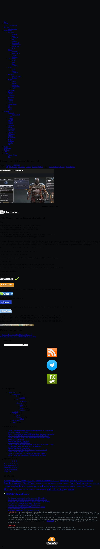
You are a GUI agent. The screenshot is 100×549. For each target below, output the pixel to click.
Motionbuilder (16, 44)
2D (7, 167)
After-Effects (16, 53)
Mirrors (29, 486)
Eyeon (10, 67)
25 (5, 469)
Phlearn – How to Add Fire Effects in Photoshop (17, 335)
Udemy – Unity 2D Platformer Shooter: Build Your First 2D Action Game (30, 444)
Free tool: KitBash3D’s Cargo (17, 508)
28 (11, 469)
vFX (37, 489)
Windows (22, 410)
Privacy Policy (12, 155)
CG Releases (13, 167)
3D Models (7, 148)
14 (11, 465)
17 (16, 465)
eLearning (64, 483)
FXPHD (10, 122)
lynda (18, 486)
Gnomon (10, 123)
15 (13, 465)
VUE (13, 69)
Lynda (10, 116)
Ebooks (18, 415)
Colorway (15, 65)
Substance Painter (81, 486)
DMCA (6, 151)
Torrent (14, 422)
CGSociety (11, 129)
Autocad (14, 39)
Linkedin (10, 118)
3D (17, 399)
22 (13, 467)
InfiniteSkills (12, 137)
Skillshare (11, 141)
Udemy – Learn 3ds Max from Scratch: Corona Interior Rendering (28, 436)
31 (16, 469)
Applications (8, 30)
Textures (6, 146)
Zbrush (10, 109)
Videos (40, 167)
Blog (5, 22)
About (6, 153)
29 (13, 469)
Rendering (66, 486)
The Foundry (12, 58)
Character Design (54, 167)
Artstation (84, 481)
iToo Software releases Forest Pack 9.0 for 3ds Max (24, 505)
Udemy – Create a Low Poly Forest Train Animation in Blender (27, 453)
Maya (13, 36)
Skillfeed (10, 139)
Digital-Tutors (16, 115)
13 (9, 465)
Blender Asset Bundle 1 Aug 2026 (18, 448)
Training (88, 486)
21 (11, 467)
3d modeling (8, 481)
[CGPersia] (17, 325)
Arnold (14, 83)
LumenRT (15, 73)
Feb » (10, 471)
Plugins (10, 80)
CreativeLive (12, 132)
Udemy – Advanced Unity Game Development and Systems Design (29, 437)
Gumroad (11, 125)
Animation (73, 481)
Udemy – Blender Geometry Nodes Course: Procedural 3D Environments (30, 430)
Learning (28, 167)
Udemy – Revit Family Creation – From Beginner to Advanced (27, 450)
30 (15, 469)
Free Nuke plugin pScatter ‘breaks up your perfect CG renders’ (27, 500)
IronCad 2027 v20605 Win (16, 439)
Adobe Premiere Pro (54, 480)
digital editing (39, 483)
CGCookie (11, 134)
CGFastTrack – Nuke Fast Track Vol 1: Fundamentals (24, 446)
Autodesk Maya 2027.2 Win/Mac (18, 432)
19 (7, 467)
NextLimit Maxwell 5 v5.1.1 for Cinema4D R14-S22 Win (18, 336)
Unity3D (10, 102)
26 (7, 469)
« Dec (6, 471)
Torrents (6, 27)
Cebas (14, 88)
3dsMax (14, 34)
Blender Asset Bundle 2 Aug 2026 (18, 441)
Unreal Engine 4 (31, 489)
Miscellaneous (16, 420)
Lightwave (11, 95)
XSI (9, 106)
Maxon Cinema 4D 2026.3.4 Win (18, 451)
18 (5, 467)
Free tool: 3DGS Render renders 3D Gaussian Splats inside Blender (29, 501)
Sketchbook (15, 43)
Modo (13, 60)
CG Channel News (19, 494)
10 (16, 463)
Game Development (79, 483)
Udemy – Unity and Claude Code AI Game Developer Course (27, 455)
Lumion (10, 101)
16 (15, 465)
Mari (13, 62)
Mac (21, 406)
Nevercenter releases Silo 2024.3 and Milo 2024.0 (23, 510)
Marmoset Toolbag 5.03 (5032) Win (19, 443)
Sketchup (11, 97)
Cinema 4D (17, 483)
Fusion (14, 71)
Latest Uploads (12, 29)
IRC (9, 157)
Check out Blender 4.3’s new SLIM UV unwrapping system (26, 507)
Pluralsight (11, 113)
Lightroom (12, 486)
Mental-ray (15, 85)
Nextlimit (11, 74)
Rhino (10, 108)
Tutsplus (10, 143)
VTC (9, 144)
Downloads (21, 167)
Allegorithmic (16, 87)
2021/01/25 (16, 165)
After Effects (64, 481)
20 (9, 467)
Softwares (19, 403)
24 (16, 467)
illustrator (14, 57)
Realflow (14, 78)
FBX (68, 483)
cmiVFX (10, 120)
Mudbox (14, 41)
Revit (13, 48)
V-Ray (14, 81)
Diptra (8, 165)
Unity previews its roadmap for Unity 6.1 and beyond (24, 503)
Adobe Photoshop (43, 481)
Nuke (13, 64)
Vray (65, 489)
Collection (15, 412)
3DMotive (11, 130)
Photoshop (15, 51)
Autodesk (11, 32)
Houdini (10, 94)
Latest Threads (12, 25)
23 (15, 467)
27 (9, 469)
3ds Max (16, 480)
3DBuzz (10, 136)
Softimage (15, 37)
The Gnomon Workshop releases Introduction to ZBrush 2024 (27, 498)
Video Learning (55, 489)
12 (7, 465)
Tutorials (6, 111)
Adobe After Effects (30, 480)
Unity (15, 489)
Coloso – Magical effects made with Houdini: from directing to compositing (31, 434)
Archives (6, 150)
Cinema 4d (11, 90)
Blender (10, 92)
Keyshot (10, 99)
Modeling (35, 486)
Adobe (10, 50)
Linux (21, 405)
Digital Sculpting (57, 483)
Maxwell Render (17, 76)
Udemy (10, 127)
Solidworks (15, 46)
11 (5, 465)
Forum (6, 23)
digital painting (48, 483)
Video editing (42, 489)
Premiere (14, 55)
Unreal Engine (12, 104)
